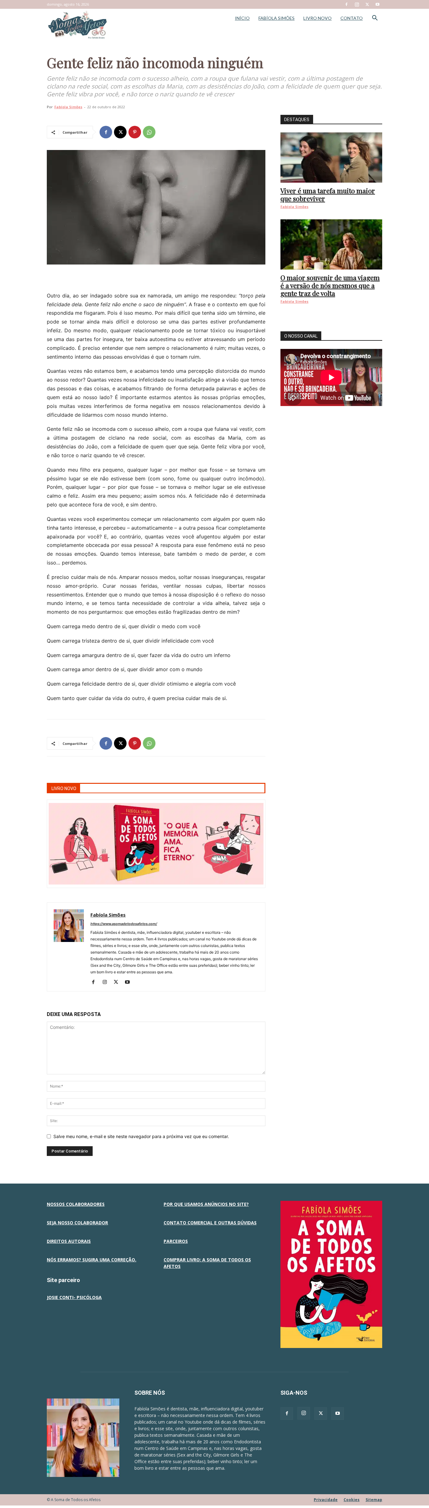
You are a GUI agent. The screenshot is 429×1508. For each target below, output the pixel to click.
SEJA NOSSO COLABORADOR (77, 1223)
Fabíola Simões (68, 106)
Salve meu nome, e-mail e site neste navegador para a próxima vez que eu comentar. (141, 1136)
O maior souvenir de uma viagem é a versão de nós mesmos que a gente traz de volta (330, 285)
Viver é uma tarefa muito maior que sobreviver (327, 194)
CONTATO (351, 18)
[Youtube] (377, 4)
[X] (367, 4)
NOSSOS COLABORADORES (76, 1204)
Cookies (352, 1499)
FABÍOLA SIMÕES (276, 18)
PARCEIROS (176, 1241)
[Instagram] (356, 4)
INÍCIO (242, 18)
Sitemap (374, 1499)
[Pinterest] (134, 132)
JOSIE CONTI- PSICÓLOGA (74, 1297)
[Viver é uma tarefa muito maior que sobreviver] (331, 157)
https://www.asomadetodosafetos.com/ (123, 924)
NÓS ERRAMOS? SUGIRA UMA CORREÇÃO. (91, 1260)
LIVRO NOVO (317, 18)
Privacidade (326, 1499)
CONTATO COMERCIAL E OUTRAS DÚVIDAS (210, 1223)
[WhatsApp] (149, 132)
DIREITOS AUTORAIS (69, 1241)
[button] (374, 19)
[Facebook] (346, 4)
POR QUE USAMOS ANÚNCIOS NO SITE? (206, 1204)
